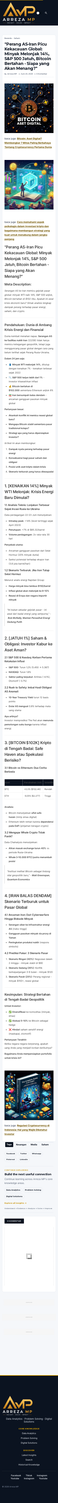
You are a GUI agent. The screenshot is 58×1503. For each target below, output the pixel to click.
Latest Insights (29, 1455)
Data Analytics (13, 1190)
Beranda (8, 38)
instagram (42, 1475)
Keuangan (21, 1144)
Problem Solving (33, 1190)
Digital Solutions (14, 1196)
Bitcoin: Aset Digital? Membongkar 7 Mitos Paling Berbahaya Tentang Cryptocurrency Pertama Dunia (28, 143)
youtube (15, 1478)
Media (34, 1144)
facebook (16, 1475)
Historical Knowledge (29, 1464)
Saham (17, 38)
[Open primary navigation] (53, 13)
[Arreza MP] (19, 13)
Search (29, 1459)
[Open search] (46, 13)
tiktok (29, 1475)
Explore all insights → (16, 1203)
